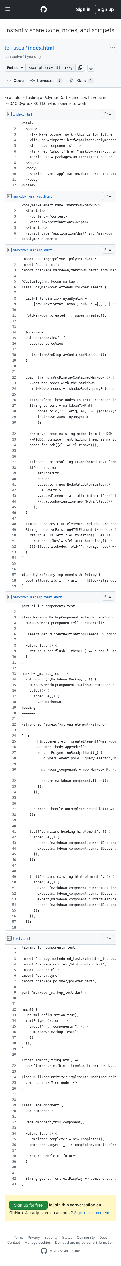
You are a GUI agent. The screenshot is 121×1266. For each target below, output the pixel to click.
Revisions (49, 80)
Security (51, 1237)
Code (19, 80)
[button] (80, 68)
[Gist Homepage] (43, 9)
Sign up (106, 9)
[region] (60, 154)
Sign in (83, 9)
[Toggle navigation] (8, 9)
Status (67, 1237)
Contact (13, 1242)
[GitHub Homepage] (44, 1251)
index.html (41, 48)
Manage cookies (37, 1242)
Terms (18, 1237)
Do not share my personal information (84, 1242)
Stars (84, 80)
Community (86, 1237)
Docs (103, 1237)
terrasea (14, 48)
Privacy (34, 1237)
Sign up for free (28, 1205)
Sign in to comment (91, 1212)
